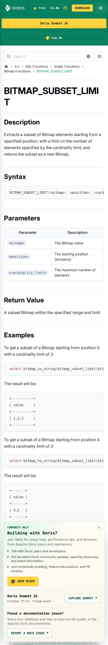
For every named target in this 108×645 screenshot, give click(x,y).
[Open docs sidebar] (99, 56)
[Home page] (6, 66)
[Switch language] (88, 56)
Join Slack (26, 581)
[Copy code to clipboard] (98, 192)
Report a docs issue (29, 633)
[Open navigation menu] (100, 8)
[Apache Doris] (15, 8)
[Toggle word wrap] (88, 192)
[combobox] (43, 56)
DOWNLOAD (82, 8)
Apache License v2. (23, 643)
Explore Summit (83, 598)
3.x (17, 66)
